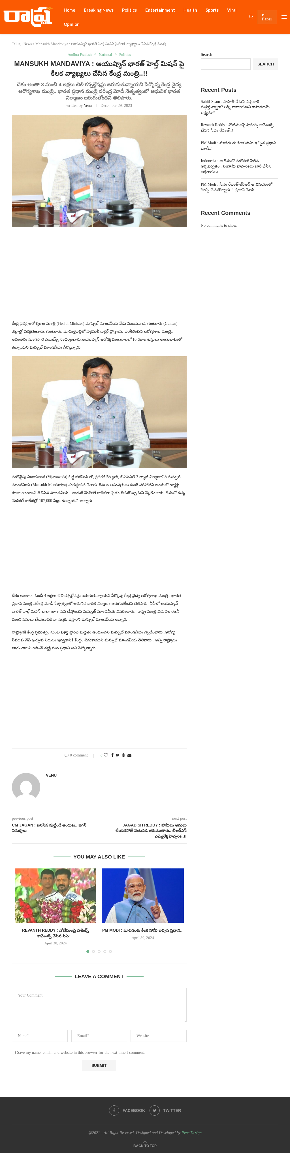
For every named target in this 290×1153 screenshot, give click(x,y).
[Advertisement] (99, 277)
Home (69, 9)
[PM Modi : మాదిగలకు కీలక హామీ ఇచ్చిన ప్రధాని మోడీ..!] (143, 895)
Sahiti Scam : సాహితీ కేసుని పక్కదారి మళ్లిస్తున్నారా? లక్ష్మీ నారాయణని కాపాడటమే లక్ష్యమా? (235, 107)
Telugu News (22, 44)
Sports (212, 9)
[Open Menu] (284, 17)
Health (190, 9)
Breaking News (99, 9)
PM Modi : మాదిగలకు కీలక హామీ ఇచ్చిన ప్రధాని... (143, 930)
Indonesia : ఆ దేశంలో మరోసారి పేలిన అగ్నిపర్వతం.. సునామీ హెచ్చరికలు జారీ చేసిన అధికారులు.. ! (236, 166)
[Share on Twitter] (118, 755)
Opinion (72, 24)
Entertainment (160, 9)
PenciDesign (192, 1133)
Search (206, 54)
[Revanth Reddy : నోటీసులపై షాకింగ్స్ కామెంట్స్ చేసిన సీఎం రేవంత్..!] (55, 895)
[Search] (251, 17)
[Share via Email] (129, 755)
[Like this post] (106, 755)
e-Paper (267, 16)
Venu (88, 105)
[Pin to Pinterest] (123, 755)
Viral (231, 9)
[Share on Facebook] (112, 755)
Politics (129, 9)
